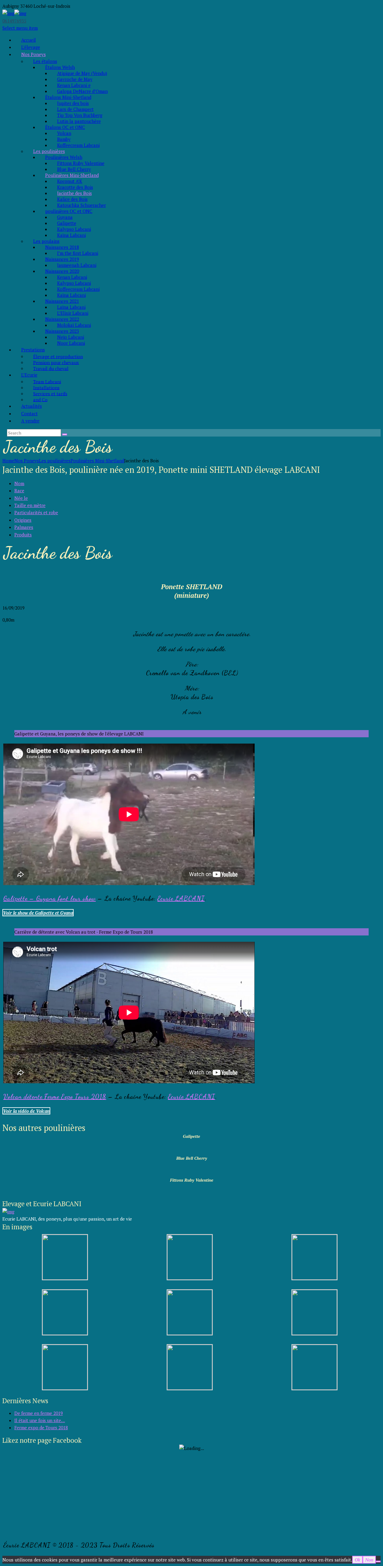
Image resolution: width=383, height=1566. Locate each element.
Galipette (66, 223)
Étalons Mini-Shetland (68, 97)
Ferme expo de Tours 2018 (41, 1427)
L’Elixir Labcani (72, 313)
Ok (357, 1560)
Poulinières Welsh (63, 157)
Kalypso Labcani (74, 229)
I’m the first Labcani (77, 253)
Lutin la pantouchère (79, 121)
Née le (21, 498)
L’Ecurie (29, 375)
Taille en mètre (29, 505)
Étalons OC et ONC (65, 127)
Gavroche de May (74, 79)
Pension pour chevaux (56, 362)
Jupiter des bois (73, 103)
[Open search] (64, 434)
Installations (46, 387)
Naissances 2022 (62, 319)
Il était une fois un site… (39, 1420)
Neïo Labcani (70, 337)
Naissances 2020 (62, 271)
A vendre (30, 421)
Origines (22, 520)
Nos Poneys (33, 54)
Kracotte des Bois (75, 187)
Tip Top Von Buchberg (79, 115)
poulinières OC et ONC (68, 211)
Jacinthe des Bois (74, 193)
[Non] (378, 1561)
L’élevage (30, 47)
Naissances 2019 (62, 259)
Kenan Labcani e (74, 85)
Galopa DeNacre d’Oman (82, 91)
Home (8, 461)
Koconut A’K (69, 181)
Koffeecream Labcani (78, 145)
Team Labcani (47, 381)
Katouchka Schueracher (81, 205)
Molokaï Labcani (74, 325)
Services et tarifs (50, 393)
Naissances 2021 (62, 301)
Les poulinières (49, 151)
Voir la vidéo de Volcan (26, 1111)
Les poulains (46, 241)
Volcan (64, 133)
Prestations (33, 350)
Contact (29, 413)
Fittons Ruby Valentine (80, 163)
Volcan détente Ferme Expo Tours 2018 (54, 1096)
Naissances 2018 (62, 247)
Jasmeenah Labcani (76, 265)
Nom (19, 483)
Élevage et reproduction (58, 356)
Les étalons (45, 61)
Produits (23, 535)
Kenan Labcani (72, 277)
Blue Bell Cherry (74, 169)
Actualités (31, 406)
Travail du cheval (51, 368)
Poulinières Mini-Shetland (72, 175)
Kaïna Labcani (71, 235)
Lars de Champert (75, 109)
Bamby (64, 139)
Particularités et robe (36, 512)
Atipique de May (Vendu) (82, 73)
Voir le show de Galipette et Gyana (38, 913)
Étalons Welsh (60, 67)
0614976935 (14, 21)
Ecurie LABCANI (181, 898)
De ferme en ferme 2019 (38, 1413)
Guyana (65, 217)
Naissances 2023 (62, 331)
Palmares (23, 527)
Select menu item (20, 28)
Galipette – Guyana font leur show (49, 898)
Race (19, 491)
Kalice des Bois (72, 199)
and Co (40, 399)
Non (369, 1560)
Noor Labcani (71, 343)
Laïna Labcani (71, 307)
